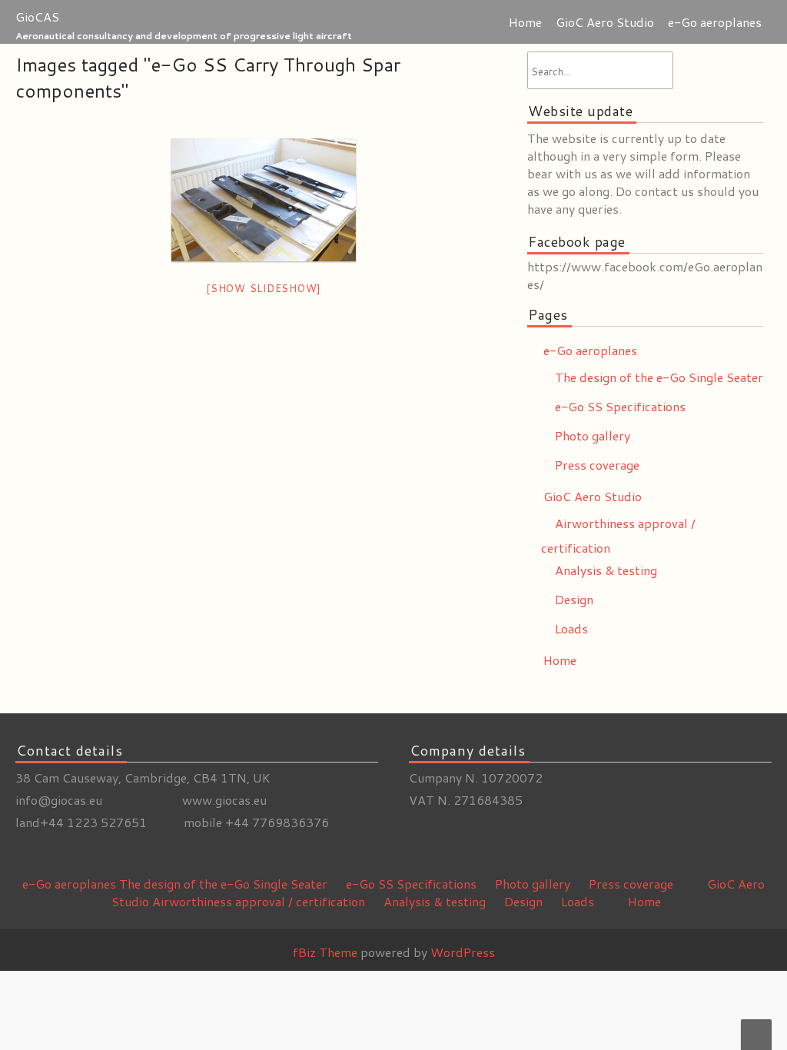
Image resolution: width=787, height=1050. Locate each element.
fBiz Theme (325, 952)
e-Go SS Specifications (620, 406)
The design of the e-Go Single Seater (659, 377)
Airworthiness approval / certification (258, 901)
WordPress (462, 952)
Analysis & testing (606, 570)
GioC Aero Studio (605, 22)
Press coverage (597, 464)
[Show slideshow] (263, 288)
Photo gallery (592, 435)
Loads (571, 628)
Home (525, 22)
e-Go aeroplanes (715, 22)
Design (574, 599)
